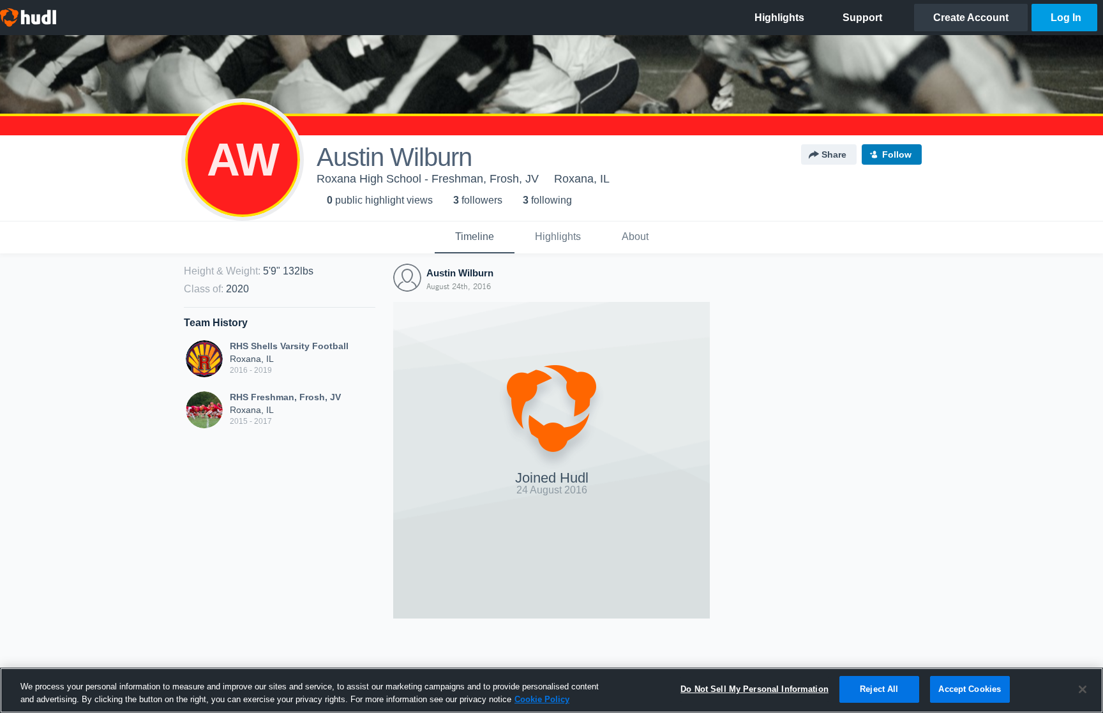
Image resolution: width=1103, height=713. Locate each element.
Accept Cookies (969, 689)
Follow (897, 154)
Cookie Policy (541, 699)
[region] (551, 690)
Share (834, 154)
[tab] (474, 237)
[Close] (1083, 689)
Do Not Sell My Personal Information (754, 689)
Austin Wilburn (459, 272)
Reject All (879, 689)
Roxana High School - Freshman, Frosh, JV (428, 178)
